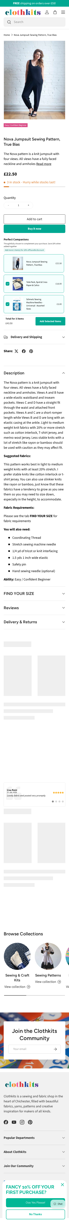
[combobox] (34, 22)
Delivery (8, 1169)
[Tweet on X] (16, 351)
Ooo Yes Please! (35, 1202)
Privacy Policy (11, 1173)
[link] (34, 759)
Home (7, 35)
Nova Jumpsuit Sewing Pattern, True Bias (35, 35)
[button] (55, 12)
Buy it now (34, 229)
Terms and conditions (39, 1169)
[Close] (62, 1184)
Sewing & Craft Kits (17, 942)
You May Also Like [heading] (34, 644)
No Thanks (35, 1214)
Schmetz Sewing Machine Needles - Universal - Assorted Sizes (35, 304)
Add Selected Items (50, 321)
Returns (20, 1169)
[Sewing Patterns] (48, 920)
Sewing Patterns (48, 940)
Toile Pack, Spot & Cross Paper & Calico (36, 284)
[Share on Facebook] (23, 351)
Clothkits (16, 1163)
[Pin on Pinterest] (31, 351)
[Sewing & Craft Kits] (17, 920)
